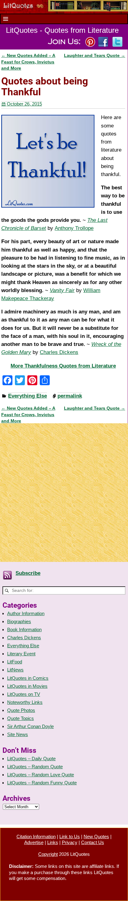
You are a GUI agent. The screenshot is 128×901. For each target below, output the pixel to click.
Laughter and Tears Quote (94, 55)
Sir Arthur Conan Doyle (30, 726)
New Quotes (96, 836)
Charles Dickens (59, 352)
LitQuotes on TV (23, 694)
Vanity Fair (62, 290)
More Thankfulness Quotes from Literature (63, 366)
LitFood (14, 661)
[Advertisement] (64, 489)
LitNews (15, 669)
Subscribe (28, 573)
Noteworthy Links (25, 702)
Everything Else (27, 396)
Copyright (48, 854)
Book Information (24, 629)
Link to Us (69, 836)
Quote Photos (21, 710)
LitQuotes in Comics (27, 678)
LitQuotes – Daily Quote (31, 758)
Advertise (33, 842)
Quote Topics (20, 718)
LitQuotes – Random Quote (35, 766)
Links (52, 842)
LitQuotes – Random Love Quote (40, 774)
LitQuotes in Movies (27, 686)
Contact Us (92, 842)
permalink (69, 396)
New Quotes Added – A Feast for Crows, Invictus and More (28, 62)
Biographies (19, 621)
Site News (17, 734)
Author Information (25, 613)
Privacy (69, 842)
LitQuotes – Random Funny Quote (42, 782)
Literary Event (21, 653)
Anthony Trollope (74, 228)
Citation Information (36, 836)
